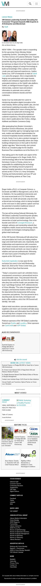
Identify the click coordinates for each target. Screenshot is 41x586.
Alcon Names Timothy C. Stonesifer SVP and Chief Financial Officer (12, 462)
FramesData (13, 524)
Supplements (14, 487)
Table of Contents (7, 414)
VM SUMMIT (14, 511)
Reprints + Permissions (17, 548)
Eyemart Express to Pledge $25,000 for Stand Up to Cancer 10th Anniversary (20, 440)
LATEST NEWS (21, 363)
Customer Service (15, 483)
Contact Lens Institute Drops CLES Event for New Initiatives (20, 379)
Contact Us (13, 565)
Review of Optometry (16, 535)
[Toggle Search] (30, 4)
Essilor (14, 323)
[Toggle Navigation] (36, 4)
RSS (11, 504)
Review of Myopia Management (19, 533)
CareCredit (9, 325)
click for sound (21, 359)
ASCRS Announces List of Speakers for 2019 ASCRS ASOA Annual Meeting (33, 440)
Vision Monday (14, 520)
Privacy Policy (14, 563)
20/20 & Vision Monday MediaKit (20, 550)
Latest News (7, 17)
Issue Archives (6, 417)
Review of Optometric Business (19, 532)
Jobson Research (15, 539)
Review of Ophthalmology (18, 530)
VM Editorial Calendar (16, 552)
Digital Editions (14, 491)
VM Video (13, 489)
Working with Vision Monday (18, 546)
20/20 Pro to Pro (15, 528)
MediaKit (12, 559)
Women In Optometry (16, 537)
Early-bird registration (10, 261)
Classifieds (13, 567)
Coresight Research (24, 223)
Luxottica (23, 323)
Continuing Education (16, 485)
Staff (6, 27)
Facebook (13, 498)
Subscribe (13, 561)
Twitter (12, 500)
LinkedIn (12, 502)
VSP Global (21, 325)
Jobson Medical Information (18, 518)
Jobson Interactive (15, 526)
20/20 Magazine (15, 522)
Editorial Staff (14, 482)
